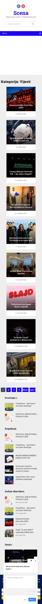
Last (32, 389)
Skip (25, 599)
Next (25, 389)
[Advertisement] (21, 55)
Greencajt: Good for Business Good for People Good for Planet (26, 468)
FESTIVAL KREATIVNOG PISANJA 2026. (26, 415)
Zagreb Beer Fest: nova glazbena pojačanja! (25, 478)
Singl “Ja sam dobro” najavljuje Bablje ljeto (25, 531)
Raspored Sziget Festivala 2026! (22, 520)
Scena (20, 12)
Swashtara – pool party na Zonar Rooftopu (26, 404)
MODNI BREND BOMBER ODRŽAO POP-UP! (26, 456)
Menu (4, 33)
